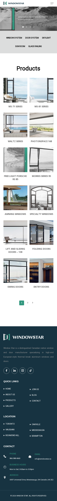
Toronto (10, 424)
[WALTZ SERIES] (15, 125)
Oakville (36, 424)
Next (37, 303)
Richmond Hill (12, 435)
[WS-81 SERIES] (41, 90)
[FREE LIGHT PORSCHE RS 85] (15, 159)
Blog (34, 395)
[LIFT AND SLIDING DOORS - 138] (15, 232)
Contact (36, 401)
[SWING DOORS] (15, 270)
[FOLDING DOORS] (41, 232)
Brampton (37, 436)
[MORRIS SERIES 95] (41, 159)
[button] (52, 3)
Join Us (35, 389)
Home (8, 389)
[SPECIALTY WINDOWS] (41, 197)
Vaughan (10, 430)
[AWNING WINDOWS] (15, 197)
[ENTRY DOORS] (41, 270)
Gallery (10, 406)
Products (11, 400)
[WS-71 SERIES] (15, 90)
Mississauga (38, 430)
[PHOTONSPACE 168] (41, 125)
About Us (10, 394)
